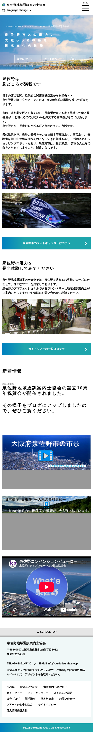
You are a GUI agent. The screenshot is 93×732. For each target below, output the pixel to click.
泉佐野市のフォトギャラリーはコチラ (47, 243)
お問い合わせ (67, 698)
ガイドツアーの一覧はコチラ (46, 348)
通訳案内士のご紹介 (55, 687)
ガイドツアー (14, 692)
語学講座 (30, 698)
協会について (24, 58)
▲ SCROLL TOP (46, 631)
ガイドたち (50, 58)
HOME (10, 686)
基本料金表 (47, 698)
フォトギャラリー (38, 692)
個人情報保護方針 (17, 710)
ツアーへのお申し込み (20, 704)
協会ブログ (13, 698)
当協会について (29, 687)
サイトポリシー (47, 704)
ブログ (73, 58)
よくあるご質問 (63, 692)
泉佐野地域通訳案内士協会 (26, 5)
